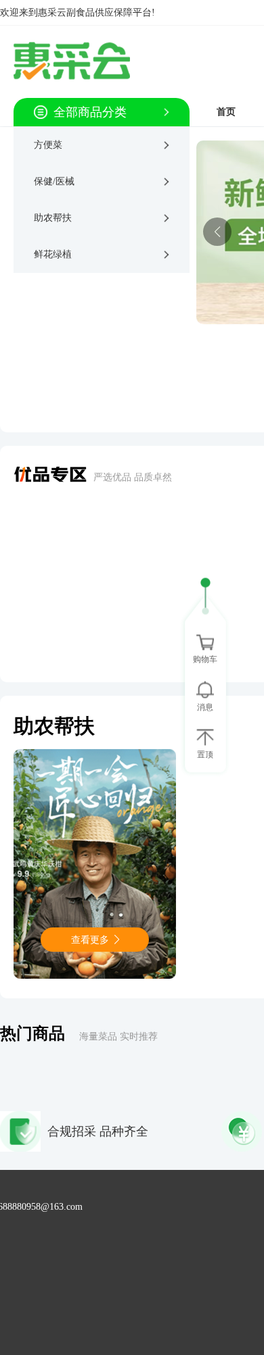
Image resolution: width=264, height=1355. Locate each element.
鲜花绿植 (53, 254)
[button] (217, 232)
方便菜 (48, 145)
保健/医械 (54, 181)
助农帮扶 (53, 218)
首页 (226, 112)
